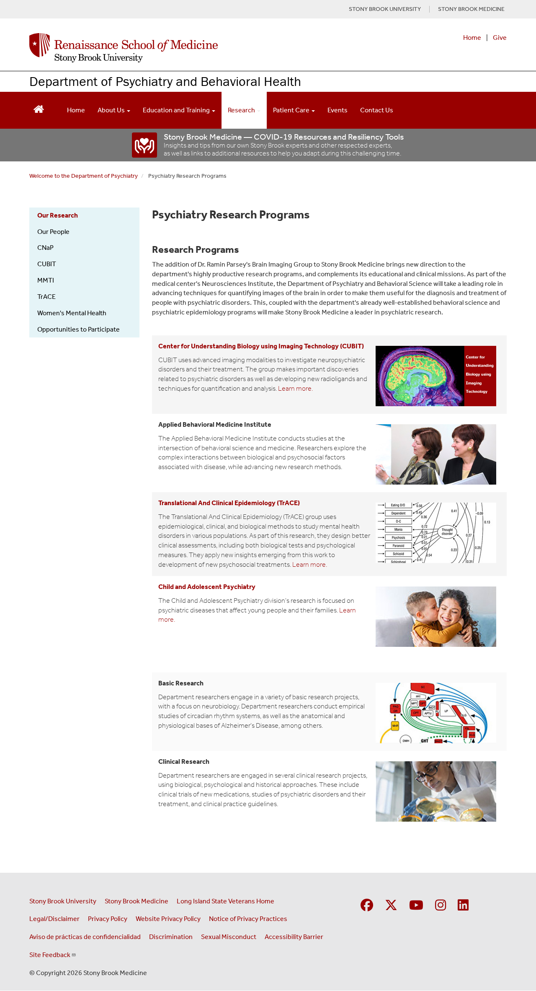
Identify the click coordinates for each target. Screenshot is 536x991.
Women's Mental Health (71, 313)
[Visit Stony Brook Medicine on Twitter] (391, 905)
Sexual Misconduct (228, 937)
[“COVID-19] (145, 145)
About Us (112, 110)
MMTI (45, 280)
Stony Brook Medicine (136, 901)
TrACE (46, 297)
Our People (53, 232)
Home (472, 38)
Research (242, 110)
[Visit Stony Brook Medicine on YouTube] (416, 905)
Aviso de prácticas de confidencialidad (85, 937)
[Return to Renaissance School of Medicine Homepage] (39, 108)
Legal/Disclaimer (54, 919)
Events (337, 110)
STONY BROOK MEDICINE (471, 9)
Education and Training (177, 110)
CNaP (45, 248)
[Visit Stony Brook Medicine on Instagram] (440, 905)
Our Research (57, 215)
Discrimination (171, 937)
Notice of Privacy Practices (248, 919)
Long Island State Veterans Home (225, 901)
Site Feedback (49, 955)
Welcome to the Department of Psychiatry (83, 175)
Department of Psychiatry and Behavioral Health (165, 81)
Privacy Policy (107, 919)
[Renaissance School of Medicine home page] (181, 47)
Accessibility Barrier (294, 937)
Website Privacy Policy (168, 919)
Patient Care (292, 110)
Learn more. (295, 388)
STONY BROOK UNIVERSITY (385, 9)
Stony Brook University (62, 901)
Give (500, 38)
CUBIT (46, 264)
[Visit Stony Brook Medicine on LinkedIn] (463, 905)
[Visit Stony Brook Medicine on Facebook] (366, 905)
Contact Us (376, 110)
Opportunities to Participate (78, 329)
